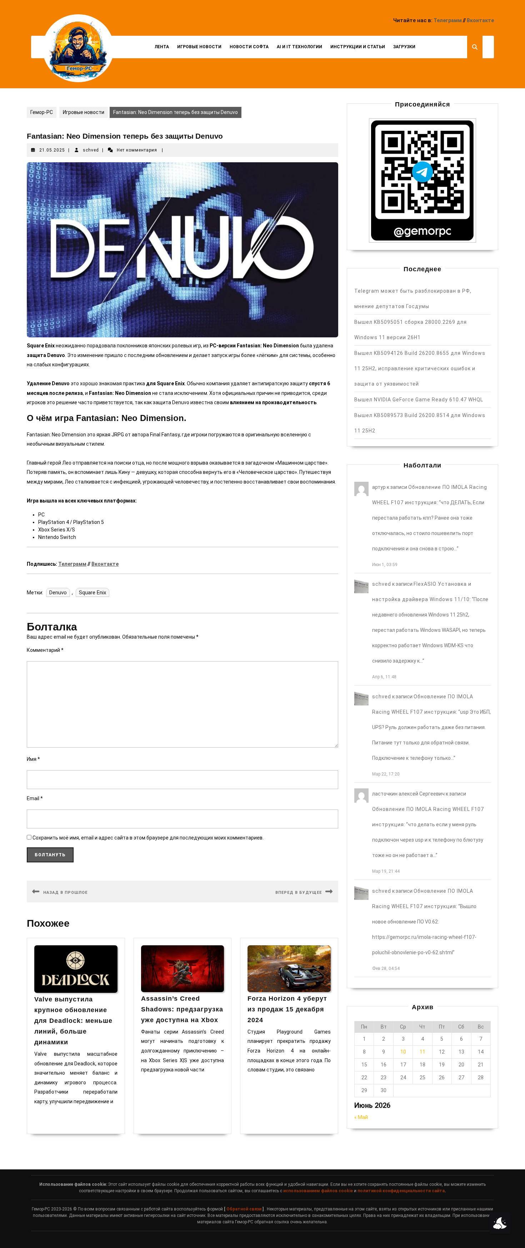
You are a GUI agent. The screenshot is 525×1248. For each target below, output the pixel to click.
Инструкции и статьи (357, 46)
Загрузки (404, 46)
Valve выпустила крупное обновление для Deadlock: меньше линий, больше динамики (73, 1021)
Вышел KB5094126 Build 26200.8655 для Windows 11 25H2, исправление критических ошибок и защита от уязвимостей (419, 368)
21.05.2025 (52, 150)
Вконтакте (480, 20)
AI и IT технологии (299, 46)
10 (403, 1052)
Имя (33, 759)
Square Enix (92, 592)
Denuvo (58, 592)
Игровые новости (199, 46)
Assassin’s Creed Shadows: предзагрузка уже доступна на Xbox (182, 1009)
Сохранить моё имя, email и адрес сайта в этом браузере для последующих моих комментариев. (148, 838)
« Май (361, 1117)
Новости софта (249, 46)
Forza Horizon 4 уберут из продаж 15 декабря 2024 (287, 1009)
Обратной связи (243, 1209)
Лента (162, 46)
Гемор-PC (41, 112)
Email (35, 798)
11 (422, 1052)
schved (91, 150)
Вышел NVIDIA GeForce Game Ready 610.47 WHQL (418, 399)
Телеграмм (448, 20)
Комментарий (45, 650)
